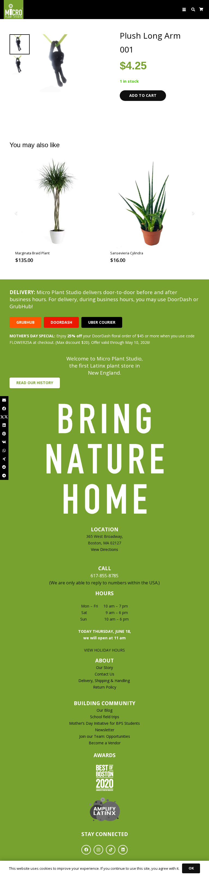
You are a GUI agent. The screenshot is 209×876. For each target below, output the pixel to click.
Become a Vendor (105, 742)
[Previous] (16, 213)
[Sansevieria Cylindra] (57, 203)
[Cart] (201, 9)
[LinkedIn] (123, 850)
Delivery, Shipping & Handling (104, 680)
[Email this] (4, 400)
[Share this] (4, 409)
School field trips (104, 716)
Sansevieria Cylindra (31, 253)
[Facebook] (86, 850)
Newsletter (104, 729)
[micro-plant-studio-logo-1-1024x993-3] (13, 9)
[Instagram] (98, 850)
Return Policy (104, 687)
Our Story (104, 667)
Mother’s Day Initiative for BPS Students (104, 723)
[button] (184, 9)
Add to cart (142, 95)
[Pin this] (4, 434)
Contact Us (104, 674)
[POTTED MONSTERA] (152, 203)
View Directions (104, 549)
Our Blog (104, 710)
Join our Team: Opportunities (104, 736)
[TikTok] (110, 850)
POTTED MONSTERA (126, 253)
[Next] (192, 213)
